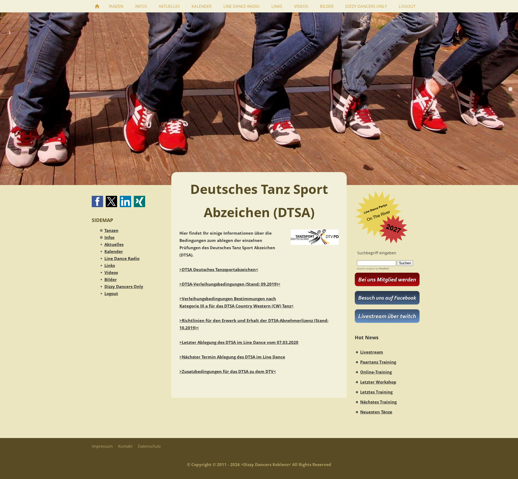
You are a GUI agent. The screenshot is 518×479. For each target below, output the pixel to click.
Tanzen (111, 230)
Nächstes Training (378, 402)
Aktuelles (114, 244)
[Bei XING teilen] (139, 201)
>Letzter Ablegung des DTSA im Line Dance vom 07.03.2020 (238, 342)
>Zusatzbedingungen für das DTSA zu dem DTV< (227, 371)
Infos (109, 237)
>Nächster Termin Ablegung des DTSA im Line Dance (232, 357)
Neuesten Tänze (376, 412)
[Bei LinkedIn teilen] (125, 201)
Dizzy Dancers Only (123, 286)
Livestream (371, 352)
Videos (111, 272)
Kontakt (125, 446)
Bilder (110, 279)
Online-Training (376, 372)
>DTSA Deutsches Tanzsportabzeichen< (218, 269)
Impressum (102, 446)
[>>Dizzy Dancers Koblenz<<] (97, 6)
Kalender (113, 251)
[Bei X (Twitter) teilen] (111, 201)
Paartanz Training (378, 362)
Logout (111, 293)
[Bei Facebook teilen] (97, 201)
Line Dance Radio (121, 258)
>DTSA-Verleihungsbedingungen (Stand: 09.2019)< (229, 284)
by (382, 268)
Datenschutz (149, 446)
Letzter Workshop (378, 382)
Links (109, 265)
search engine (366, 268)
